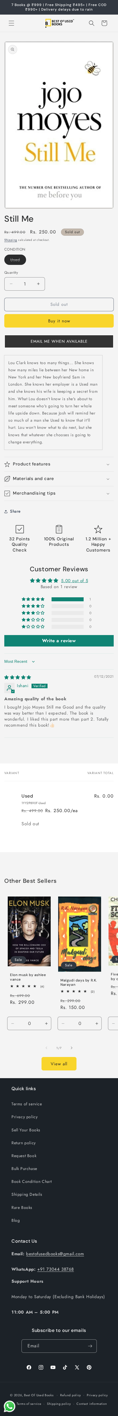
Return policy (23, 1143)
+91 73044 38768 (55, 1269)
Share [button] (15, 511)
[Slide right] (71, 1048)
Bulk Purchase (24, 1168)
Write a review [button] (59, 640)
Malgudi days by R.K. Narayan (78, 982)
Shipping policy (59, 1403)
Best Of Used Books (39, 1395)
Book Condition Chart (31, 1181)
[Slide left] (46, 1048)
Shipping (10, 240)
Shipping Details (26, 1194)
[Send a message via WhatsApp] (9, 1406)
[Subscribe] (90, 1346)
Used (18, 261)
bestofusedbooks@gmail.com (55, 1254)
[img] (17, 677)
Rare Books (21, 1207)
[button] (11, 23)
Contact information (91, 1403)
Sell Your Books (25, 1130)
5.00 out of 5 (74, 581)
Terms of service (26, 1104)
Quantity (11, 272)
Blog (15, 1220)
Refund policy (70, 1395)
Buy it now (59, 321)
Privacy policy (24, 1117)
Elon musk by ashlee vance (28, 977)
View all (59, 1064)
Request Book (23, 1156)
